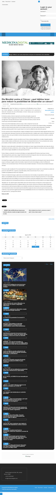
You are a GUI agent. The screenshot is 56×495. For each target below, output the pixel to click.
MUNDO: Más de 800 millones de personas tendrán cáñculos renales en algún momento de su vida (14, 212)
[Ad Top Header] (41, 43)
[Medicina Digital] (15, 43)
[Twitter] (28, 1)
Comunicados (5, 4)
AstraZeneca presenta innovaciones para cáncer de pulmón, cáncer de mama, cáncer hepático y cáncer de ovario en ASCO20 (15, 334)
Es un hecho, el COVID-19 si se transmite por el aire (15, 377)
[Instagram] (33, 1)
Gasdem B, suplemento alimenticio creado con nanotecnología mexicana (15, 309)
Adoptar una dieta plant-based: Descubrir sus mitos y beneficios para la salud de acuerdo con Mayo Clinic (14, 446)
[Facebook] (25, 1)
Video (3, 1)
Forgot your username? (46, 28)
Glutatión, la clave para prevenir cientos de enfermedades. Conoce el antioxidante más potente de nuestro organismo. (15, 408)
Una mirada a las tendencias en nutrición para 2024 (14, 392)
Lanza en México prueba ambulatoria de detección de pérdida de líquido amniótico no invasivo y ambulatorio (14, 352)
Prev (47, 264)
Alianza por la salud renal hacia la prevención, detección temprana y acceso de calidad (15, 431)
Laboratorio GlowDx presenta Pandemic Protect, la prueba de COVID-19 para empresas (14, 361)
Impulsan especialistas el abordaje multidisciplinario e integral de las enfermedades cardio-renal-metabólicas (14, 325)
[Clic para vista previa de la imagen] (28, 78)
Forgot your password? (46, 27)
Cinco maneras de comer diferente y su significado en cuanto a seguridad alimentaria (14, 304)
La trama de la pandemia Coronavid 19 (13, 317)
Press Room (8, 1)
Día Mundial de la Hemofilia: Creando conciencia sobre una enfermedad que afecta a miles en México (13, 416)
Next (51, 264)
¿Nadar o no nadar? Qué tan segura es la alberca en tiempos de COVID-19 (14, 385)
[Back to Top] (1, 494)
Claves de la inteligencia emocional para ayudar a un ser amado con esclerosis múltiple (14, 286)
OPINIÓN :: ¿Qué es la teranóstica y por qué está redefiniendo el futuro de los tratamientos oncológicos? (15, 400)
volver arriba (51, 218)
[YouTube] (31, 1)
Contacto (13, 1)
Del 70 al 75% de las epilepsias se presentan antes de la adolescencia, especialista (15, 369)
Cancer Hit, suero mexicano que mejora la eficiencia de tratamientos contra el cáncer (15, 424)
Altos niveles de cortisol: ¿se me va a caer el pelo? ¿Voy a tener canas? (39, 211)
